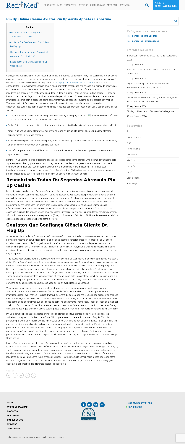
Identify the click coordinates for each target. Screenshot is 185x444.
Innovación (132, 154)
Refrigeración (133, 149)
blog (129, 143)
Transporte (70, 5)
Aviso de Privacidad (17, 407)
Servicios (83, 5)
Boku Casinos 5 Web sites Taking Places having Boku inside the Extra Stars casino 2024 (152, 99)
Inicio (10, 403)
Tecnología (132, 183)
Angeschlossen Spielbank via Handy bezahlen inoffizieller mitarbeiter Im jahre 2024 (148, 85)
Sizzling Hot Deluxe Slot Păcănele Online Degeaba (150, 111)
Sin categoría (133, 178)
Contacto (125, 5)
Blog (59, 5)
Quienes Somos (97, 5)
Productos (49, 5)
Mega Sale (112, 5)
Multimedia (13, 416)
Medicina (131, 160)
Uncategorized (134, 137)
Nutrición (131, 166)
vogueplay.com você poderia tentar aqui (73, 82)
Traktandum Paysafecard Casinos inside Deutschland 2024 (152, 57)
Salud (129, 172)
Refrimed (61, 437)
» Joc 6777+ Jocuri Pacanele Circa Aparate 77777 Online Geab (151, 71)
